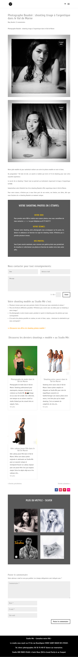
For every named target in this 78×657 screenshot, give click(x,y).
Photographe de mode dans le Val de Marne (22, 380)
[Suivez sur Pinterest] (64, 489)
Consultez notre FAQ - (44, 638)
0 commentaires (20, 22)
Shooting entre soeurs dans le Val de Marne (55, 380)
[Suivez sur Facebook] (56, 489)
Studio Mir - (31, 638)
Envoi (66, 295)
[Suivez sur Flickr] (68, 489)
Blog (9, 22)
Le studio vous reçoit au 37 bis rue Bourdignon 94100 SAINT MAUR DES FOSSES (39, 643)
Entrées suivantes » (64, 484)
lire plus (12, 407)
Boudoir (13, 22)
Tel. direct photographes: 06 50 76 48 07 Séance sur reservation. (39, 648)
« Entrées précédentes (15, 484)
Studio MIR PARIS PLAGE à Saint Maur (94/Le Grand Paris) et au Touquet (39, 652)
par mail (26, 221)
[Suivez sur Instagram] (60, 489)
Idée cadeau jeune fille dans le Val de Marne (22, 449)
